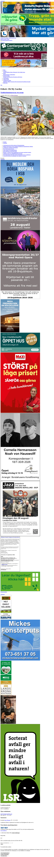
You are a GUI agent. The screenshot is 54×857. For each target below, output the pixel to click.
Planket (8, 74)
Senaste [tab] (4, 141)
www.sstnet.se (4, 830)
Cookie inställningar (15, 832)
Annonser (3, 1)
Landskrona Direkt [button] (7, 80)
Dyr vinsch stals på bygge (8, 148)
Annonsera (12, 81)
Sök (2, 844)
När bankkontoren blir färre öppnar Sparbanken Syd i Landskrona (17, 154)
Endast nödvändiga (4, 854)
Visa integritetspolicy (5, 853)
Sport (24, 72)
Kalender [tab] (5, 143)
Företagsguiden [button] (6, 75)
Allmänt (5, 72)
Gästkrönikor (12, 74)
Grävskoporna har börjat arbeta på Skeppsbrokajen (13, 145)
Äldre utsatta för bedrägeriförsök (10, 150)
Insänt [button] (4, 73)
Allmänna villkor (6, 81)
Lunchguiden (6, 78)
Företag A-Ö (6, 77)
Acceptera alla (4, 855)
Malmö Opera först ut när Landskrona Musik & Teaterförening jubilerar (18, 146)
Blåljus (8, 72)
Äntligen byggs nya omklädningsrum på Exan (12, 153)
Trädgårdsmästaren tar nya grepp (12, 92)
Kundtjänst (24, 81)
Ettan (4, 69)
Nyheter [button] (5, 71)
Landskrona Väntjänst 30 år (10, 147)
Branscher (11, 77)
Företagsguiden (4, 592)
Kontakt (28, 81)
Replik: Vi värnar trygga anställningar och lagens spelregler (17, 152)
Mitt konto (5, 82)
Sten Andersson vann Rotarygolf (10, 151)
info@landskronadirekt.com (6, 814)
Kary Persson (7, 820)
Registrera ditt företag (17, 77)
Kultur (11, 72)
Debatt (4, 74)
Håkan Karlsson (14, 95)
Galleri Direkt (6, 79)
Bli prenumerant (18, 81)
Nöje (19, 72)
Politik (21, 72)
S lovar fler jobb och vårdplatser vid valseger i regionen (14, 155)
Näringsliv (15, 72)
